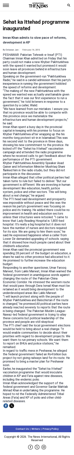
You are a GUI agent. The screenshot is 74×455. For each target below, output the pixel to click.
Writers (35, 428)
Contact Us (22, 428)
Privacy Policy (50, 428)
